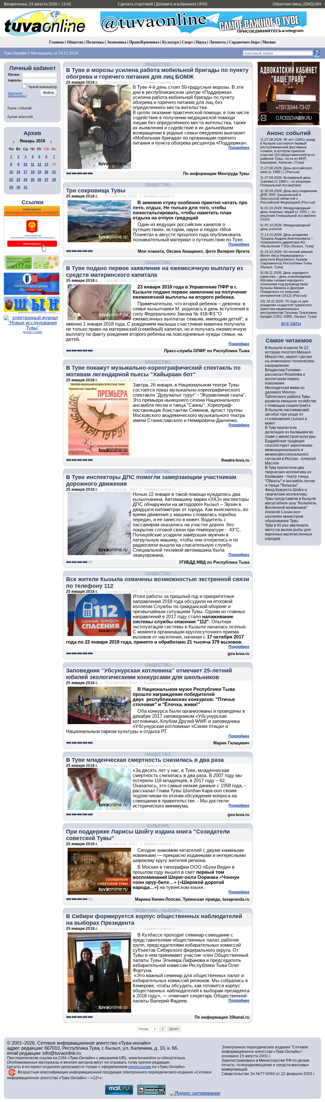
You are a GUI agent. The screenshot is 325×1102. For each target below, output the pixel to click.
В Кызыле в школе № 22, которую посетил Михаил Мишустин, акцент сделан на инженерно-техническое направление (290, 357)
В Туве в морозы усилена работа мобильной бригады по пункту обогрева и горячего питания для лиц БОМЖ (157, 73)
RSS (203, 4)
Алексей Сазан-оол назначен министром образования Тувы (284, 516)
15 (11, 172)
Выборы (172, 910)
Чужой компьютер (42, 87)
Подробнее (239, 148)
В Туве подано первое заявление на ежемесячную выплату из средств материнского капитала (154, 271)
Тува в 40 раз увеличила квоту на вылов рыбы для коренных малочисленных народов (288, 532)
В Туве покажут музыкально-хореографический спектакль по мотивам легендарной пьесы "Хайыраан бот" (153, 371)
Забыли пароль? (17, 95)
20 (46, 172)
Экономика (116, 42)
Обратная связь (287, 4)
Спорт (187, 42)
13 (46, 164)
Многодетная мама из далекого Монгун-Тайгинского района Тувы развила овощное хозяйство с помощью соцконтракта (290, 397)
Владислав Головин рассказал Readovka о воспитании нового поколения (285, 377)
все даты (291, 323)
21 (54, 172)
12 (39, 164)
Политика (95, 42)
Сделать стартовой (135, 4)
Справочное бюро (244, 42)
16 (18, 172)
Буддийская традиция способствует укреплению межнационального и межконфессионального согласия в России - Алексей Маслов (290, 452)
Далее (174, 1029)
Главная (56, 42)
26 (39, 179)
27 (46, 179)
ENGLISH (312, 4)
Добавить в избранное (176, 4)
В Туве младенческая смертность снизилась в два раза (145, 760)
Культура (170, 42)
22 (11, 179)
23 (18, 179)
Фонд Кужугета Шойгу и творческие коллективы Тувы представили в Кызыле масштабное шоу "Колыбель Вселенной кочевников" (290, 499)
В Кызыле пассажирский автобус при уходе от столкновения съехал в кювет (287, 416)
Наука (201, 42)
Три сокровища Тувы (95, 190)
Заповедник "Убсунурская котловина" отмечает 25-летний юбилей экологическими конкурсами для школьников (149, 673)
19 (39, 172)
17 (25, 172)
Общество (75, 42)
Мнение (269, 42)
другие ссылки (32, 332)
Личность (217, 42)
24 (25, 179)
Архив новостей (20, 116)
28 (54, 179)
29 (11, 187)
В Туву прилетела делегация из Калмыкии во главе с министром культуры (290, 432)
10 (25, 164)
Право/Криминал (144, 42)
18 (33, 172)
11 (32, 164)
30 (18, 187)
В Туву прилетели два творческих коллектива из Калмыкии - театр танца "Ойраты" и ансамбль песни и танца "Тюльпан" (290, 476)
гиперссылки (139, 1067)
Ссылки (32, 202)
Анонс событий (19, 107)
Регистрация (15, 93)
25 (33, 179)
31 (25, 187)
